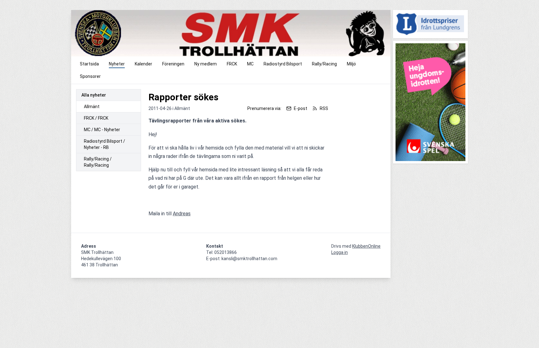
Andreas (182, 214)
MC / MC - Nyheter (102, 129)
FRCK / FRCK (96, 118)
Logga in (339, 252)
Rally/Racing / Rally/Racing (98, 162)
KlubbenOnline (366, 246)
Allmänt (92, 106)
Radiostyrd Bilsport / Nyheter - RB (104, 144)
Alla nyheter (93, 95)
